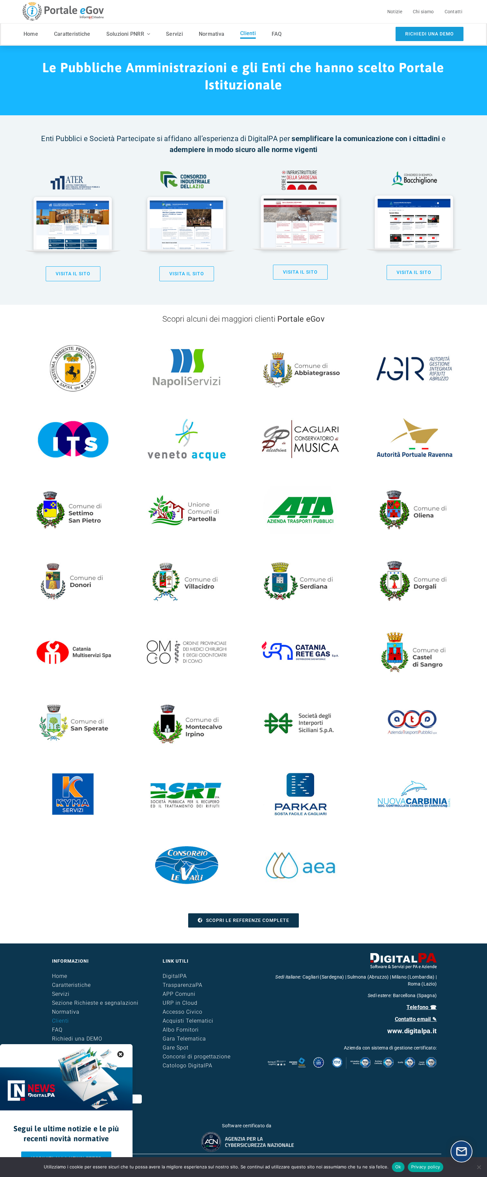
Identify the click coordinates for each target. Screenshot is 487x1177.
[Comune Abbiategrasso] (300, 346)
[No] (478, 1167)
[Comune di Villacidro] (187, 559)
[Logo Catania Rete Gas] (300, 630)
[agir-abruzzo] (414, 346)
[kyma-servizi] (73, 772)
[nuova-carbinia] (414, 772)
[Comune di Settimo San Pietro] (73, 488)
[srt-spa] (187, 772)
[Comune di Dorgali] (414, 559)
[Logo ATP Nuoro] (300, 488)
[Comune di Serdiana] (300, 559)
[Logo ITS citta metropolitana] (73, 417)
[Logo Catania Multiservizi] (73, 630)
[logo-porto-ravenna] (414, 417)
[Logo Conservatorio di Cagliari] (300, 417)
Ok (398, 1166)
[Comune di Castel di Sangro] (414, 630)
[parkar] (300, 772)
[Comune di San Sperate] (73, 701)
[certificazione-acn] (247, 1134)
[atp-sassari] (414, 701)
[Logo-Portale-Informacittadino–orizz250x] (62, 4)
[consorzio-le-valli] (187, 843)
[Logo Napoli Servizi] (186, 348)
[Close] (120, 1054)
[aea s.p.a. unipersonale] (300, 843)
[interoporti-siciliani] (300, 701)
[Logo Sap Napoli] (73, 346)
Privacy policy (425, 1166)
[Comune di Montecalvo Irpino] (187, 701)
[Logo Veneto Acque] (187, 417)
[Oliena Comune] (414, 488)
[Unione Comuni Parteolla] (187, 488)
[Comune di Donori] (73, 559)
